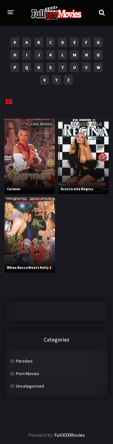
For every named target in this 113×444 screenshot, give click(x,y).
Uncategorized (30, 386)
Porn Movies (27, 373)
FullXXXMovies (69, 435)
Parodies (24, 361)
